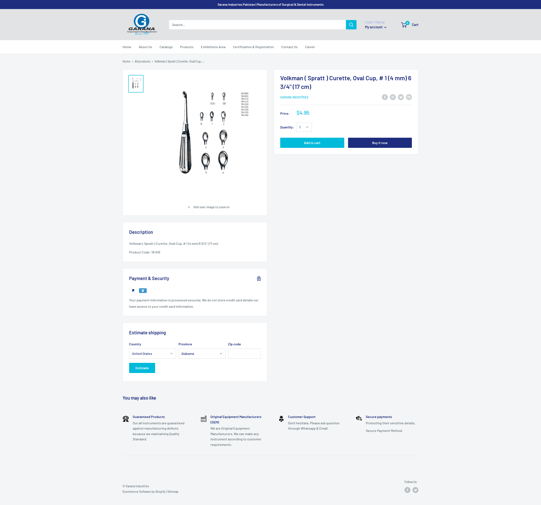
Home (127, 47)
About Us (145, 47)
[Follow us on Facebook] (407, 490)
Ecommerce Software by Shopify (144, 491)
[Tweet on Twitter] (401, 97)
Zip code (234, 344)
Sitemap (172, 491)
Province (185, 344)
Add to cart (312, 143)
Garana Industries (294, 97)
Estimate (142, 368)
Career (310, 47)
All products (142, 61)
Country (135, 344)
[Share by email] (409, 97)
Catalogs (166, 47)
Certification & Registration (253, 47)
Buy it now (380, 143)
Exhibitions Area (213, 47)
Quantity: (287, 127)
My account (374, 27)
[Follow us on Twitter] (415, 490)
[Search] (351, 24)
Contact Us (289, 47)
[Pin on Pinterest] (393, 97)
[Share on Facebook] (385, 97)
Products (187, 47)
